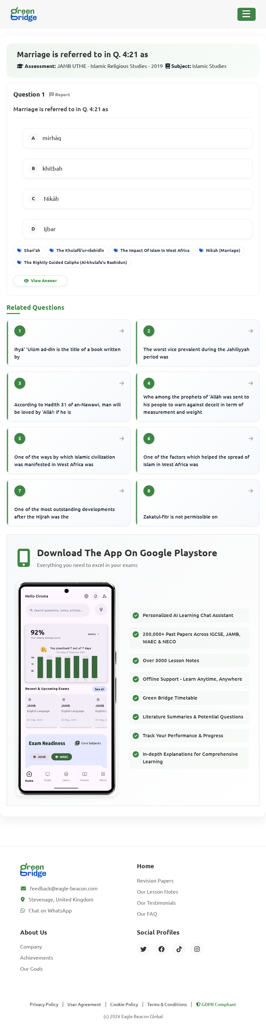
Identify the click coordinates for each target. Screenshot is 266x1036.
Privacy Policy (44, 1004)
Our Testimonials (156, 903)
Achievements (36, 958)
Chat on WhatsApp (50, 910)
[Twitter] (143, 949)
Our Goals (31, 969)
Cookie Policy (124, 1004)
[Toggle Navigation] (246, 14)
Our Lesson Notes (157, 892)
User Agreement (84, 1004)
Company (31, 947)
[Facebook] (161, 949)
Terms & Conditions (167, 1004)
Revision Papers (155, 881)
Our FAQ (147, 914)
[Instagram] (196, 949)
